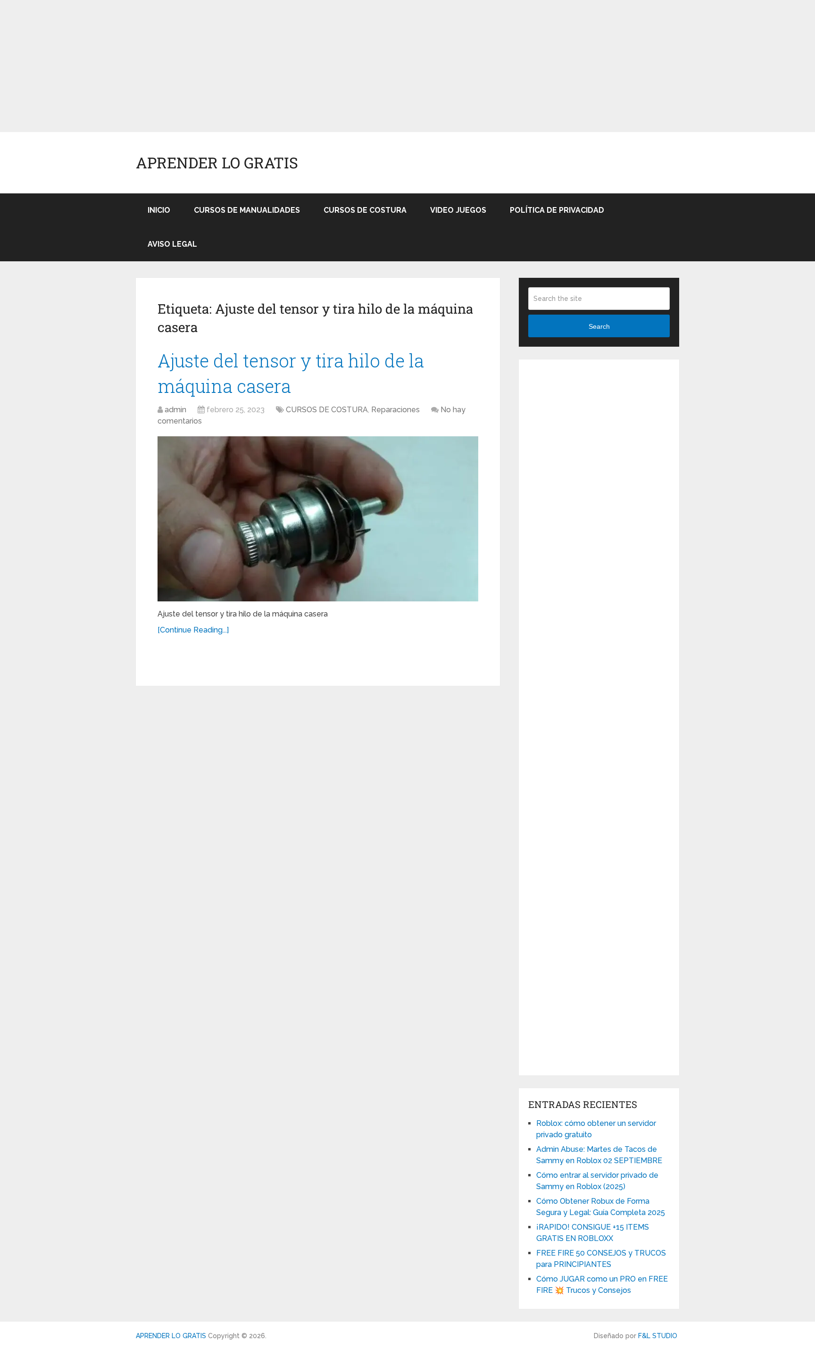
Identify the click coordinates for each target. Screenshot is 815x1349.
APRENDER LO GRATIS (217, 162)
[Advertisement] (283, 66)
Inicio (159, 210)
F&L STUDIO (657, 1336)
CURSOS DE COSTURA (365, 210)
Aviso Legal (172, 244)
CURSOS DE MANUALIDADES (247, 210)
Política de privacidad (557, 210)
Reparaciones (395, 409)
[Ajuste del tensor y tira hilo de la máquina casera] (318, 518)
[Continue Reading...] (193, 629)
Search (599, 326)
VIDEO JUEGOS (458, 210)
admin (175, 409)
